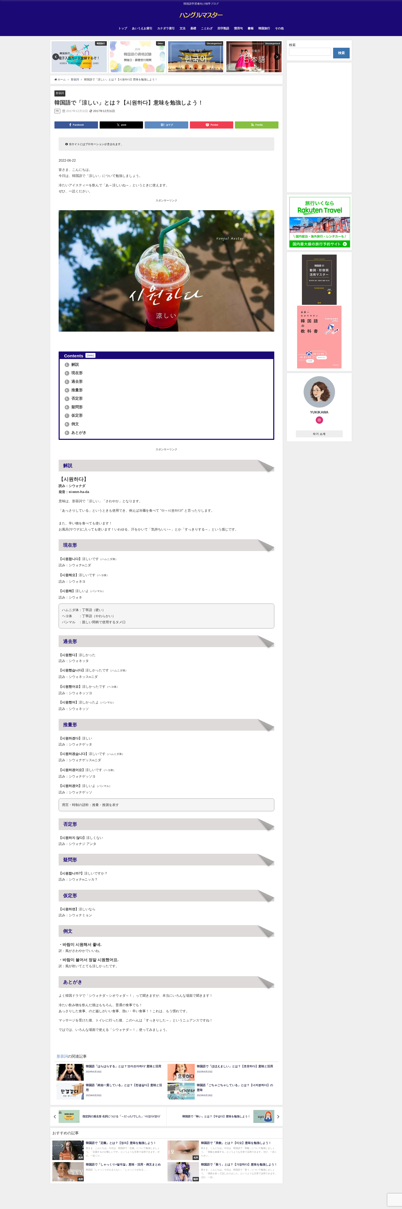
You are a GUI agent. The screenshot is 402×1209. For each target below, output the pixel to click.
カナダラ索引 (166, 28)
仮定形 (74, 415)
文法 (183, 28)
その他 (279, 28)
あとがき (76, 432)
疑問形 (74, 407)
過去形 (74, 381)
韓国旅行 (264, 28)
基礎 (193, 28)
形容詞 (60, 93)
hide (90, 355)
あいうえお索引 (142, 28)
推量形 (74, 390)
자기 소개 (319, 434)
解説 (72, 364)
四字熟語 (223, 28)
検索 (292, 44)
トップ (122, 28)
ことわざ (207, 28)
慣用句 (238, 28)
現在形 (74, 373)
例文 (72, 424)
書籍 (251, 28)
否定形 (74, 398)
